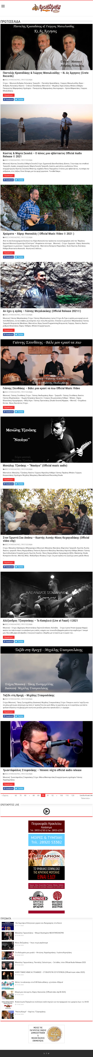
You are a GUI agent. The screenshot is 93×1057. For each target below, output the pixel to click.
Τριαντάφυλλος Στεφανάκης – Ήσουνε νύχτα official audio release (42, 770)
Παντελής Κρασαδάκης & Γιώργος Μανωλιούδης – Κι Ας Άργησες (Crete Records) (46, 74)
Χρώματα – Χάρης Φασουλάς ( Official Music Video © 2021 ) (38, 233)
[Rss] (44, 1053)
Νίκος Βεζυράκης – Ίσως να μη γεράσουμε (31, 943)
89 (38, 795)
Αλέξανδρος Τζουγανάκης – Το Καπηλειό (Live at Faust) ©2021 (40, 620)
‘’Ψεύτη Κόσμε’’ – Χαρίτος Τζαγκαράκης (30, 1012)
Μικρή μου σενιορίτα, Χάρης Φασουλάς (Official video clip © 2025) (40, 992)
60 (16, 795)
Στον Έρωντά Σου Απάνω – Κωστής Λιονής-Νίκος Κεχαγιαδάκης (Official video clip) (46, 539)
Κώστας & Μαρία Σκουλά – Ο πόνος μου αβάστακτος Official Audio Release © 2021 (42, 155)
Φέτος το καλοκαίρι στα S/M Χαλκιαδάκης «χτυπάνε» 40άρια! (39, 982)
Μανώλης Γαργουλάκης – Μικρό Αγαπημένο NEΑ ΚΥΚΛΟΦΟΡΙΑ (39, 933)
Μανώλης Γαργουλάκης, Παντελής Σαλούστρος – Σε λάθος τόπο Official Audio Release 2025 (50, 962)
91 (48, 795)
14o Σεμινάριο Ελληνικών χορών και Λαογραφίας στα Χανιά (38, 923)
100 (61, 795)
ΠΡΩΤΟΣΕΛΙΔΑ (26, 80)
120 (72, 795)
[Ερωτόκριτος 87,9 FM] (46, 8)
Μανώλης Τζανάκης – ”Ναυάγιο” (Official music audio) (35, 465)
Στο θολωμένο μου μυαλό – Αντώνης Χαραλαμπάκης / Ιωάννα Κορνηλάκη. (43, 953)
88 (34, 795)
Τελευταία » (85, 798)
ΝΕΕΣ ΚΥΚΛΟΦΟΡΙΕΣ (12, 80)
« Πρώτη (5, 795)
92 (53, 795)
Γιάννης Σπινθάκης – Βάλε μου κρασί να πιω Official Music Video (41, 388)
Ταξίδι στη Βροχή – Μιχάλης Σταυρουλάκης (28, 695)
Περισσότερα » (8, 95)
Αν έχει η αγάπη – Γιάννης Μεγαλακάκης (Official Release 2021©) (42, 311)
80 (25, 795)
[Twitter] (49, 1053)
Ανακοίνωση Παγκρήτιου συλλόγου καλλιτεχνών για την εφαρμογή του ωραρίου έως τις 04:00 (52, 1002)
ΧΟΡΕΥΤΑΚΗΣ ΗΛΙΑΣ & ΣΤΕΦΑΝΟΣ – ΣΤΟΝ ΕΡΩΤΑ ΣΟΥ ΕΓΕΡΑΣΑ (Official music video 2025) (50, 972)
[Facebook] (46, 1053)
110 (67, 795)
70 (21, 795)
